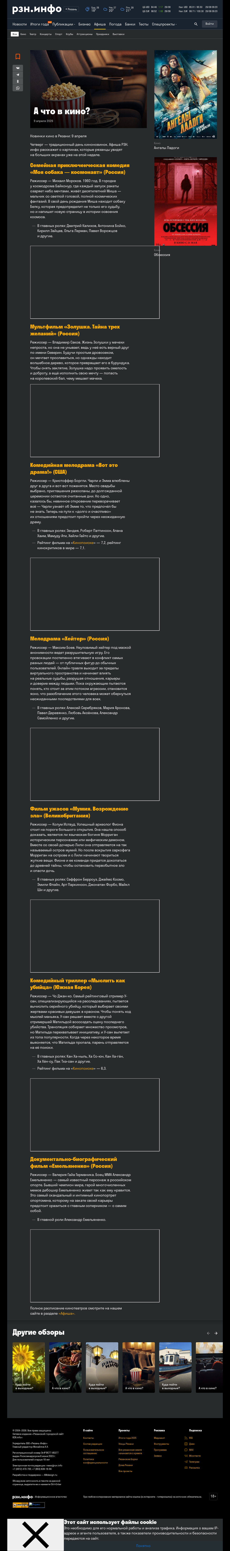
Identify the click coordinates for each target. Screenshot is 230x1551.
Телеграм (194, 1461)
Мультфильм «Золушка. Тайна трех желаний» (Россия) (75, 330)
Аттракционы (85, 34)
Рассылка (194, 1467)
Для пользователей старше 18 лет (31, 1459)
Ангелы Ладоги (166, 147)
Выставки (118, 34)
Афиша (100, 24)
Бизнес (85, 24)
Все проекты (125, 1471)
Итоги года (39, 24)
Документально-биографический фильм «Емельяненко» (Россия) (73, 1162)
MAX (191, 1449)
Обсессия (162, 254)
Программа (160, 1449)
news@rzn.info (54, 1465)
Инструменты (161, 1443)
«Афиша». (67, 1313)
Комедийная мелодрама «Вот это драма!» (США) (74, 468)
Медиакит (159, 1437)
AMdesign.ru (50, 1474)
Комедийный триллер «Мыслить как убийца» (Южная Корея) (77, 984)
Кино (23, 34)
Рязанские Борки (128, 1459)
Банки (130, 24)
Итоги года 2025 (127, 1437)
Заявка (158, 1455)
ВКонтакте (195, 1455)
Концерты (46, 34)
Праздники (102, 34)
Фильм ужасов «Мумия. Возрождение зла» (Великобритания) (79, 812)
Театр (33, 34)
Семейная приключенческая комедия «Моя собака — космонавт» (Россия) (80, 168)
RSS (191, 1437)
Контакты (88, 1437)
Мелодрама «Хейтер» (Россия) (69, 638)
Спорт (58, 34)
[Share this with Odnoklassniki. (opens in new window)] (18, 81)
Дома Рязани (126, 1465)
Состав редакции (92, 1443)
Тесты (143, 24)
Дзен (192, 1443)
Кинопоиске (83, 542)
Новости (20, 24)
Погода (115, 24)
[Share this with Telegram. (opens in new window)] (18, 74)
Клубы (69, 34)
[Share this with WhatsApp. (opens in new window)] (18, 88)
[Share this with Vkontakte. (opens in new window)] (18, 68)
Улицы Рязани (126, 1443)
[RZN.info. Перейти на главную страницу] (37, 9)
